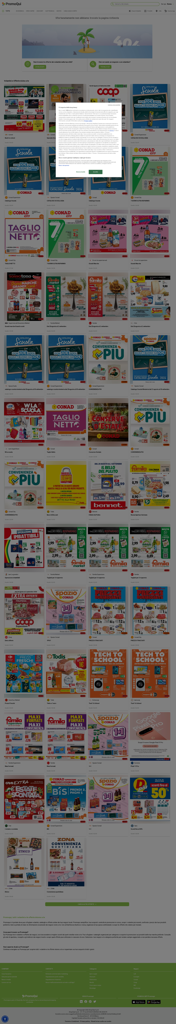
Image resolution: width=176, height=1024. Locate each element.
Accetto (95, 172)
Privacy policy (88, 121)
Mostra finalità (80, 171)
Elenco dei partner (64, 165)
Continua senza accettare (114, 105)
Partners (111, 130)
